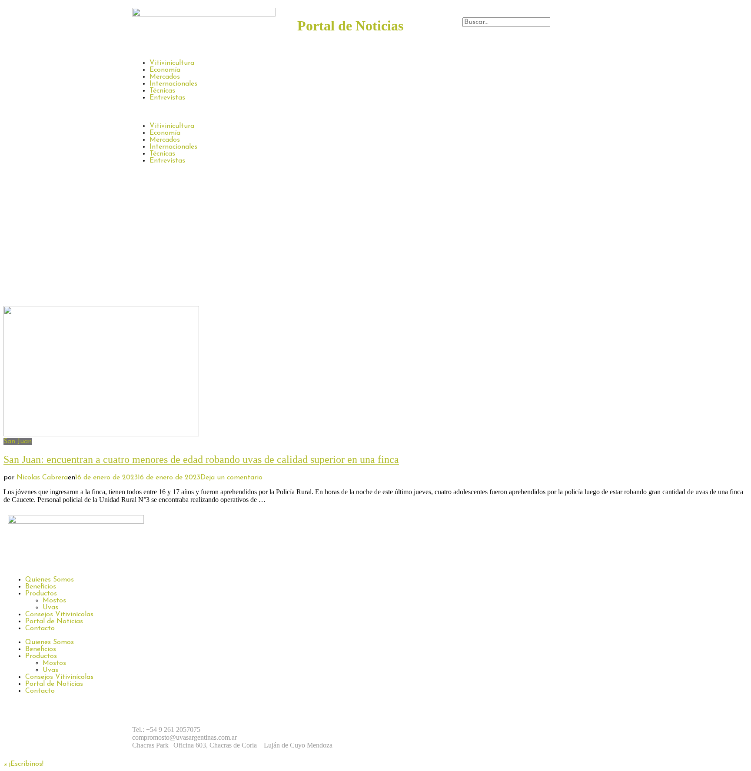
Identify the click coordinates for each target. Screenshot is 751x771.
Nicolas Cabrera (42, 477)
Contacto (40, 628)
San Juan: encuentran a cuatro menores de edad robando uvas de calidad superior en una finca (201, 459)
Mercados (165, 76)
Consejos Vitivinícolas (59, 614)
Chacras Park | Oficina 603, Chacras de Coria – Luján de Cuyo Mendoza (232, 745)
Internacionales (173, 83)
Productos (41, 593)
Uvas (50, 607)
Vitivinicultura (172, 63)
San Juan (17, 441)
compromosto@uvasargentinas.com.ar (184, 737)
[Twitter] (438, 730)
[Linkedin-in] (462, 730)
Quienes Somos (49, 579)
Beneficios (40, 586)
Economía (165, 69)
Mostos (54, 600)
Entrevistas (167, 97)
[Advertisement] (375, 241)
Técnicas (162, 90)
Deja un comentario (231, 477)
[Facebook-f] (391, 730)
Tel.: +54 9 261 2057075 (166, 729)
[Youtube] (486, 730)
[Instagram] (414, 730)
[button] (540, 30)
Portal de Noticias (54, 621)
